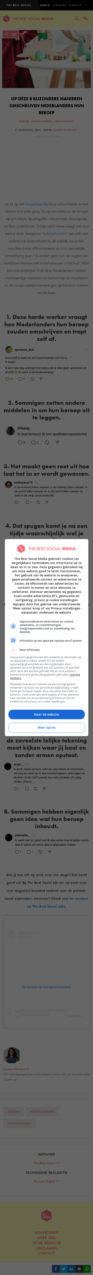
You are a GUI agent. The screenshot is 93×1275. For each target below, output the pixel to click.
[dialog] (46, 637)
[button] (46, 650)
